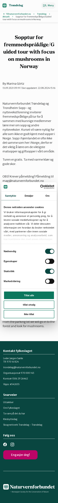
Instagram (12, 444)
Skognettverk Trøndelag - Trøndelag (22, 424)
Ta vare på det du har (14, 413)
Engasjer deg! (20, 455)
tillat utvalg (29, 304)
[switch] (49, 261)
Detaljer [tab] (29, 195)
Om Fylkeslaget (11, 407)
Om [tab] (47, 195)
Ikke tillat (29, 314)
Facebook (5, 444)
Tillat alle (29, 295)
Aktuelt (6, 16)
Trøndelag (16, 5)
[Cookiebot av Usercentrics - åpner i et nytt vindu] (41, 187)
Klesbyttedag (10, 419)
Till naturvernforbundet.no (18, 14)
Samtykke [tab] (10, 195)
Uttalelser (8, 402)
